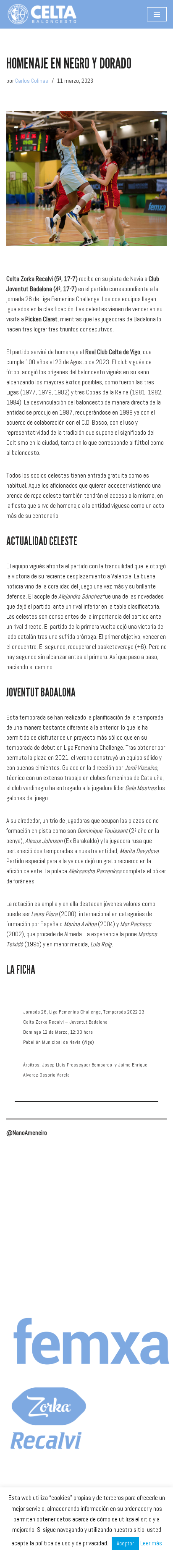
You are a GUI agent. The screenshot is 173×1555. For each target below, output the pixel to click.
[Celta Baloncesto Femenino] (42, 14)
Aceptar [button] (125, 1543)
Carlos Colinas (31, 80)
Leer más (151, 1543)
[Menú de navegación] (157, 14)
